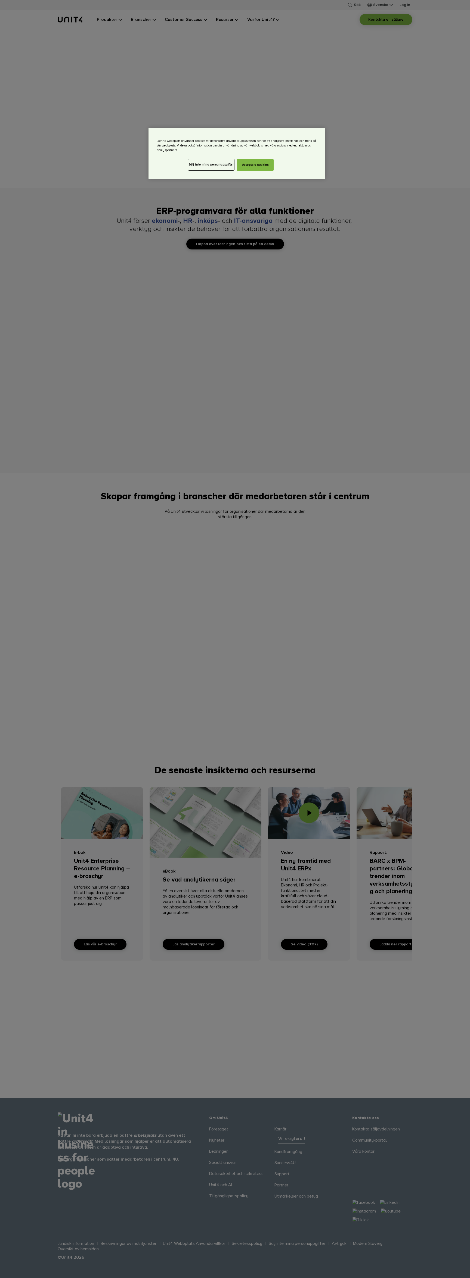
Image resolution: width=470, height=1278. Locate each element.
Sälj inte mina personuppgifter (211, 164)
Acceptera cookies (255, 165)
